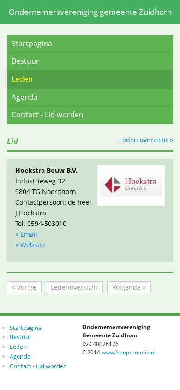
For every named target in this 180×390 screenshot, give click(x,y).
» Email (26, 234)
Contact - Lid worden (48, 115)
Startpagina (32, 43)
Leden (22, 79)
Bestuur (25, 61)
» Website (30, 244)
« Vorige (24, 287)
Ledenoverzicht (74, 287)
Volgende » (129, 287)
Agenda (25, 97)
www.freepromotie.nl (129, 352)
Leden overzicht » (146, 139)
